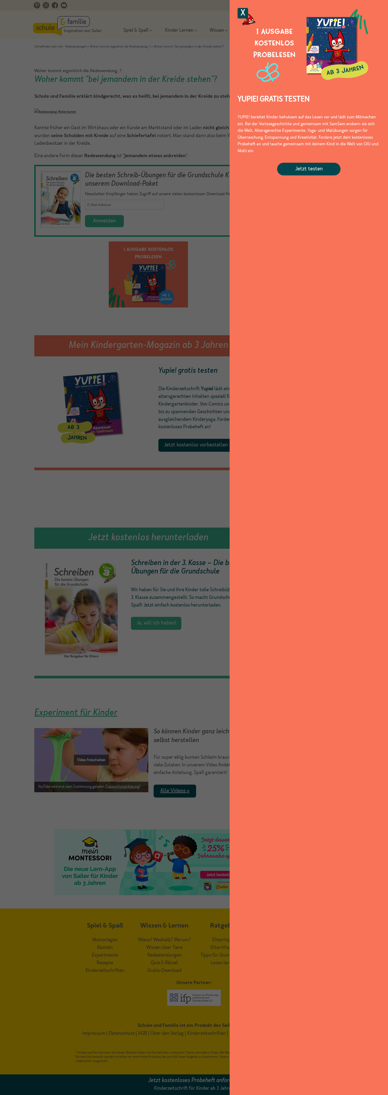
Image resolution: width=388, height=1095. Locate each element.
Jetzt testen (309, 169)
